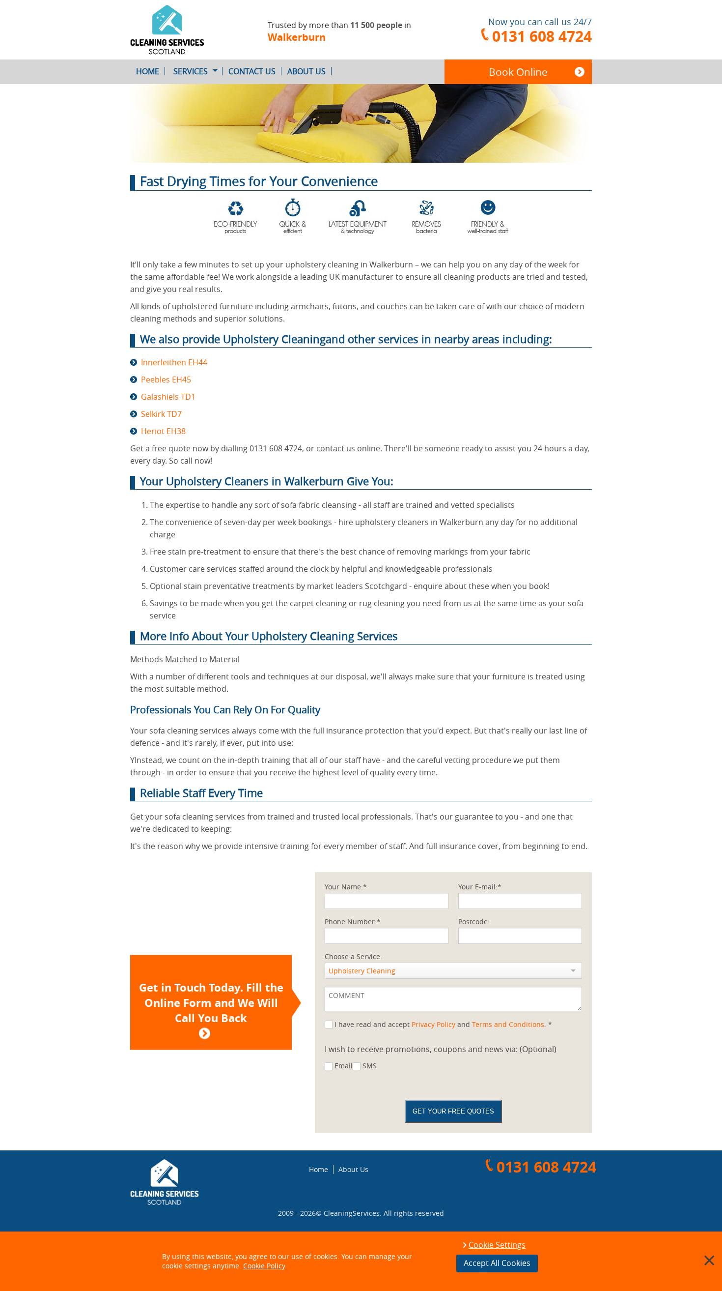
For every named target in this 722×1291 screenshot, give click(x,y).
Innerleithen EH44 (174, 362)
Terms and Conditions (508, 1024)
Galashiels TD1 (168, 396)
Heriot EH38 (163, 431)
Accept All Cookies (497, 1263)
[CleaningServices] (184, 30)
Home (147, 71)
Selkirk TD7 (161, 414)
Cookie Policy (264, 1265)
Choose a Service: (353, 956)
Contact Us (252, 71)
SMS (369, 1065)
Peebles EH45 (166, 379)
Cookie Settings (497, 1245)
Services (190, 71)
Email (343, 1065)
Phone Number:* (353, 921)
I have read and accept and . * (443, 1024)
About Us (306, 71)
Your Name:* (346, 886)
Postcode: (474, 921)
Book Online (518, 72)
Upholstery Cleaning (362, 970)
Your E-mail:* (479, 886)
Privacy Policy (433, 1024)
